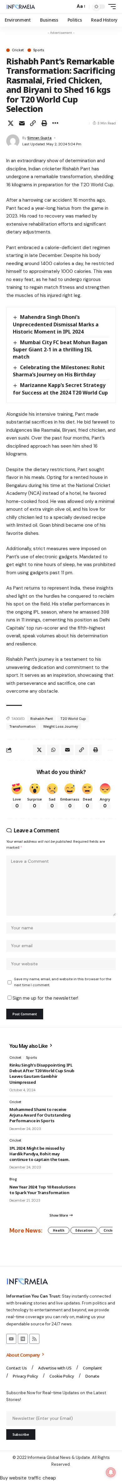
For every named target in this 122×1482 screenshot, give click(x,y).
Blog (13, 1179)
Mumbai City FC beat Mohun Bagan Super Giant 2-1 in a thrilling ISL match (60, 349)
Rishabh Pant (41, 718)
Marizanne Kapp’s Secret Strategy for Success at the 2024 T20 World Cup (60, 389)
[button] (69, 7)
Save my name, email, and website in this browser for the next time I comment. (62, 982)
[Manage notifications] (111, 1472)
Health (58, 1230)
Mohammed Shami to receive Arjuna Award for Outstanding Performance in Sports (40, 1115)
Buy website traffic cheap (28, 1478)
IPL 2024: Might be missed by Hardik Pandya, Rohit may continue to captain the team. (39, 1153)
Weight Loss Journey (60, 726)
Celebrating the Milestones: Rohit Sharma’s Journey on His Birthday (59, 371)
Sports (38, 50)
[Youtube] (11, 1339)
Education (84, 1230)
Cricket (18, 50)
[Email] (22, 123)
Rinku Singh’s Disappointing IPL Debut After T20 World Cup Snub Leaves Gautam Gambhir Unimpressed (41, 1073)
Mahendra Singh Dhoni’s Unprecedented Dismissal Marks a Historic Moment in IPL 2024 (56, 324)
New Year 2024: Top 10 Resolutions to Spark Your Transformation (42, 1189)
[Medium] (23, 1339)
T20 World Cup (73, 718)
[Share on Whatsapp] (53, 750)
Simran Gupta (39, 138)
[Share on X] (10, 123)
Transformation (22, 726)
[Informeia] (20, 7)
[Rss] (34, 1339)
